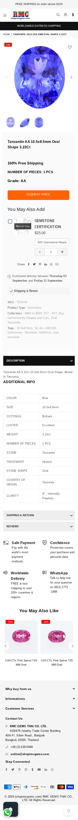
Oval (54, 318)
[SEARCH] (58, 15)
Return (33, 290)
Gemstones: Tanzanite (22, 332)
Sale (8, 44)
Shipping (19, 290)
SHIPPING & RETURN (20, 515)
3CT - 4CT (50, 313)
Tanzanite (14, 322)
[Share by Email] (57, 264)
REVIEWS (12, 526)
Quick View (24, 226)
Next (71, 77)
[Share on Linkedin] (46, 264)
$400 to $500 (33, 313)
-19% (10, 621)
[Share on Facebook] (29, 264)
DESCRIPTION (15, 360)
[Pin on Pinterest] (40, 264)
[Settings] (72, 15)
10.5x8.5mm (25, 328)
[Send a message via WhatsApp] (7, 813)
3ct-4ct (39, 328)
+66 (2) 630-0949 (22, 747)
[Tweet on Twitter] (34, 264)
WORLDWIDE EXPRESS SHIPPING (39, 25)
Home (6, 34)
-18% (46, 621)
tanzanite (14, 337)
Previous (6, 77)
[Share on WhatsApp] (51, 264)
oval (55, 332)
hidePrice (45, 332)
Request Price (38, 194)
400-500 (51, 328)
